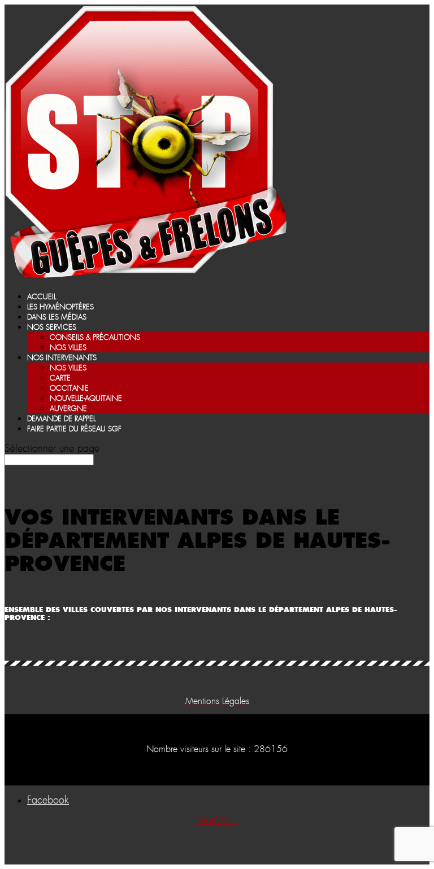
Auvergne (68, 409)
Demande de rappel (61, 419)
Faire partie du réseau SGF (74, 429)
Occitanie (69, 388)
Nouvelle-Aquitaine (86, 399)
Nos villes (68, 348)
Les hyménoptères (60, 307)
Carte (60, 378)
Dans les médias (56, 317)
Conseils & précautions (95, 338)
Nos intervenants (62, 358)
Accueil (41, 297)
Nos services (51, 327)
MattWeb (217, 821)
